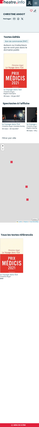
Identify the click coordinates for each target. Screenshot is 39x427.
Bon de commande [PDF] (16, 41)
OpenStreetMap (34, 221)
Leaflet (20, 221)
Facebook (18, 18)
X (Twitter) (22, 18)
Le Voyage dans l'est (13, 90)
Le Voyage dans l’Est (11, 124)
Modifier (35, 10)
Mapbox (26, 221)
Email (14, 18)
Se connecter (29, 3)
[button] (11, 162)
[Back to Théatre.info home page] (12, 2)
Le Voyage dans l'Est (9, 274)
